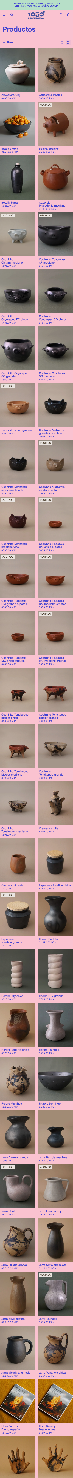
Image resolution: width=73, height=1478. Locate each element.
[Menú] (4, 15)
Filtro (10, 42)
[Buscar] (12, 15)
